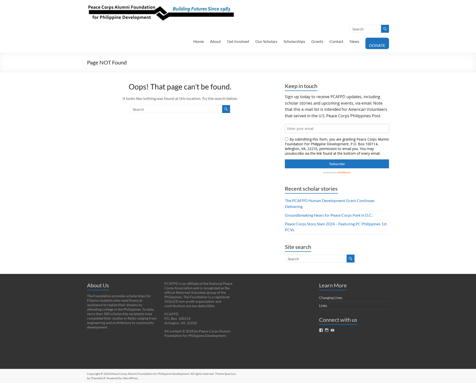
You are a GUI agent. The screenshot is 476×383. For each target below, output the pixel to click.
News (354, 41)
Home (198, 41)
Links (323, 305)
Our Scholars (266, 41)
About (215, 41)
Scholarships (294, 41)
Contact (336, 41)
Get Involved (238, 41)
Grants (317, 41)
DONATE (377, 45)
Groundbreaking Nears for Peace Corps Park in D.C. (328, 215)
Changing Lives (330, 297)
